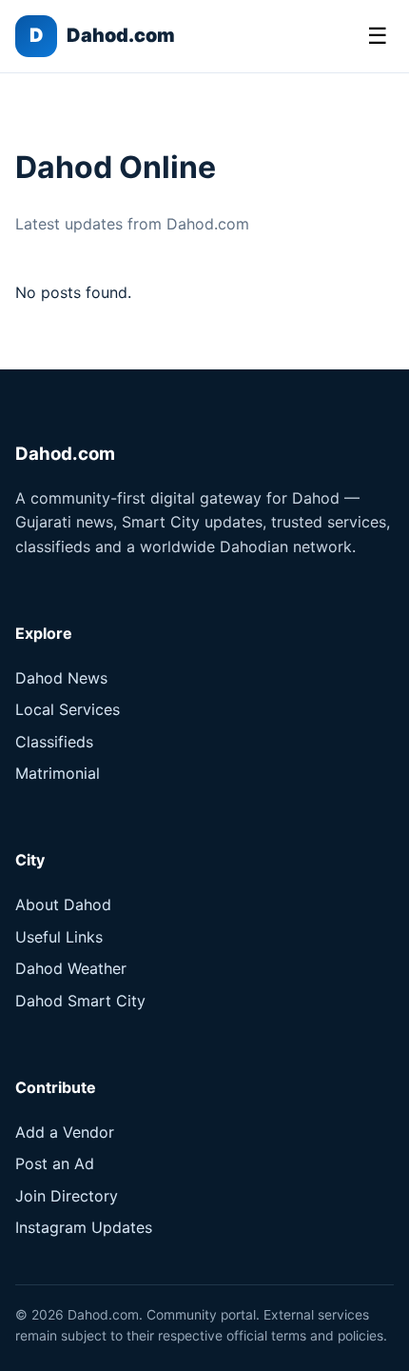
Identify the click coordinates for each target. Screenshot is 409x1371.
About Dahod (63, 904)
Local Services (67, 709)
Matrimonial (57, 773)
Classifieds (54, 741)
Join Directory (66, 1195)
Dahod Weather (71, 968)
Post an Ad (54, 1163)
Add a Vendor (64, 1132)
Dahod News (61, 677)
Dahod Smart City (80, 1000)
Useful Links (59, 936)
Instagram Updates (83, 1227)
